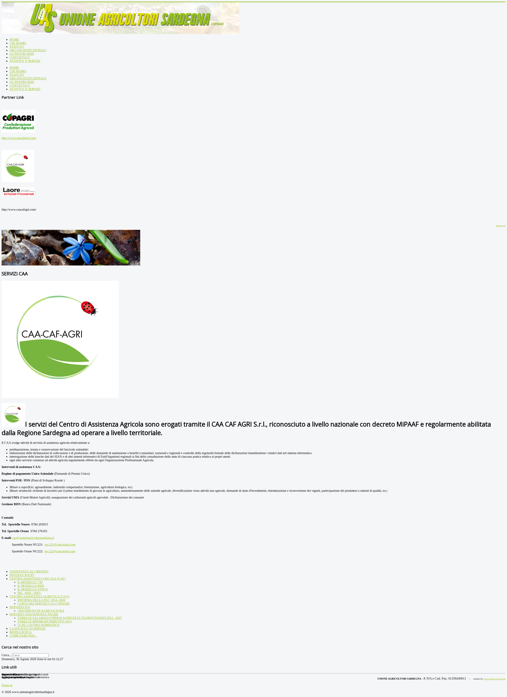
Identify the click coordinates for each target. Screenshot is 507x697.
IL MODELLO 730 (29, 582)
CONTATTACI (20, 57)
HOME (14, 39)
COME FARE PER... (23, 635)
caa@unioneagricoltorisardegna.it (33, 537)
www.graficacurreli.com (494, 679)
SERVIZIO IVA (20, 607)
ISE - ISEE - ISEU (29, 593)
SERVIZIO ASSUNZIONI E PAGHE (34, 614)
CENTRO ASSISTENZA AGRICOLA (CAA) (39, 596)
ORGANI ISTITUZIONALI (28, 50)
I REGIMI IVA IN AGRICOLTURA (40, 610)
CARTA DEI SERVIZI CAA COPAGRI (43, 603)
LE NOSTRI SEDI (22, 53)
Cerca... (6, 655)
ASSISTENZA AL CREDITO (29, 571)
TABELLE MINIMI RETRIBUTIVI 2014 (44, 621)
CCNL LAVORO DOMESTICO (38, 625)
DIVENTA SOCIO (22, 575)
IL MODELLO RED (30, 585)
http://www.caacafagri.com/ (19, 138)
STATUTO (17, 46)
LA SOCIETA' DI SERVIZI (28, 628)
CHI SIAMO (18, 43)
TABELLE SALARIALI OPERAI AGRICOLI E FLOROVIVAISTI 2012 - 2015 (69, 618)
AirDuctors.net (500, 226)
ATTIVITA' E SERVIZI (25, 61)
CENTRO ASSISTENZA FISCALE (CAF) (37, 578)
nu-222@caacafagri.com (60, 551)
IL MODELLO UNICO (32, 589)
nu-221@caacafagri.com (60, 544)
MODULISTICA (21, 632)
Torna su (7, 685)
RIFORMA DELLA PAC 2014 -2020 (41, 600)
